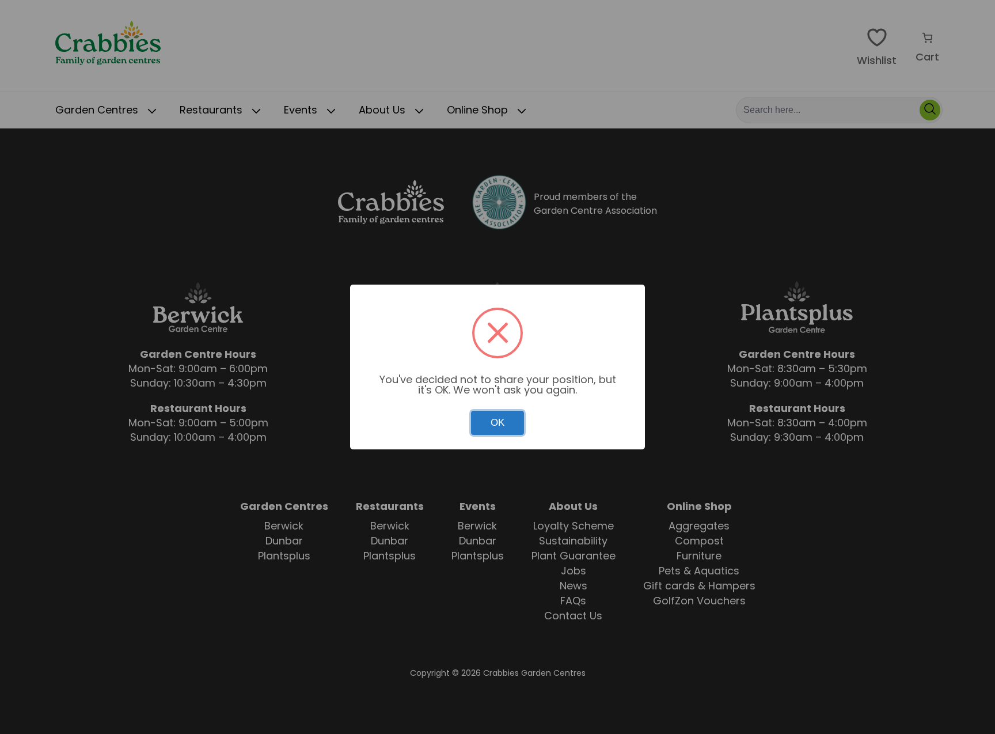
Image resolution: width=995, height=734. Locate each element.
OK (497, 422)
